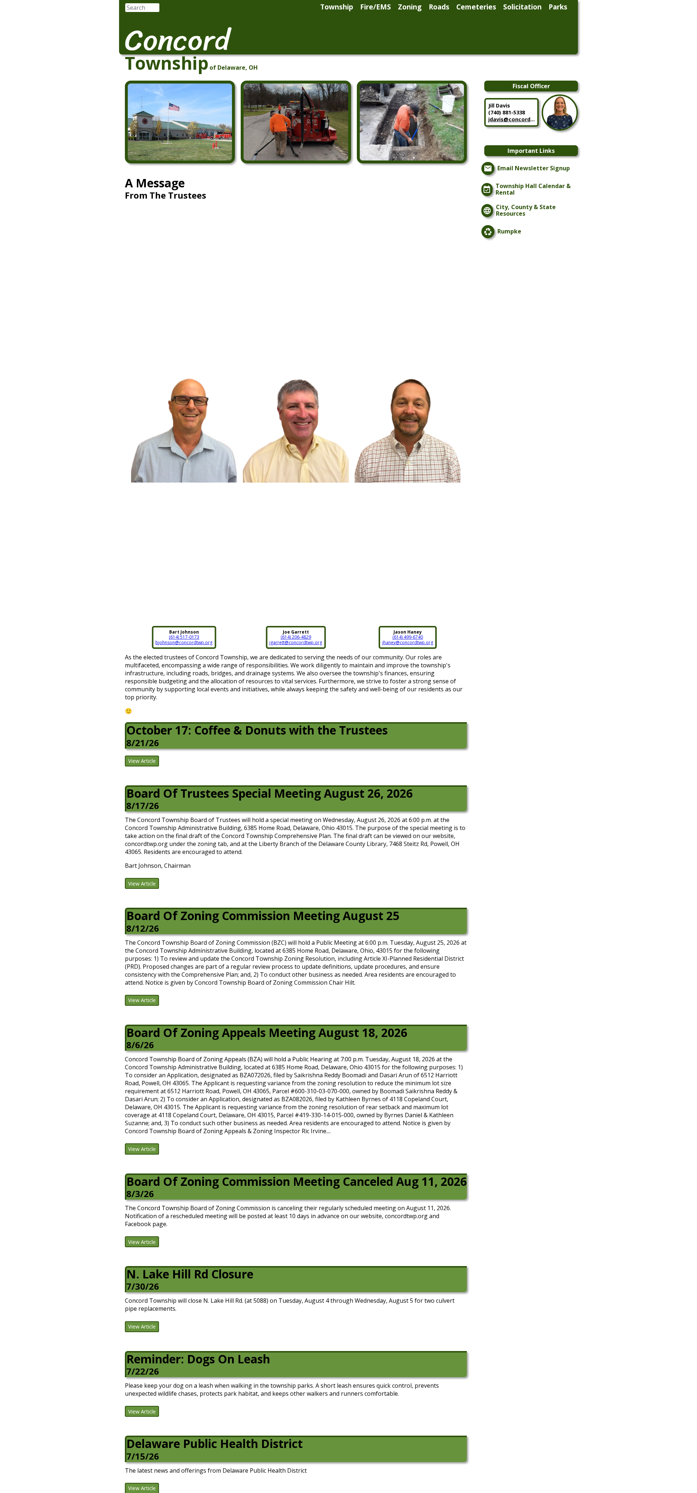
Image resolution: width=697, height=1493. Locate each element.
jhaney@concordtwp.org (407, 642)
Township (336, 7)
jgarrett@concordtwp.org (295, 642)
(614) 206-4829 (296, 637)
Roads (439, 7)
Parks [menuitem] (558, 7)
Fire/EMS (375, 7)
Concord (177, 39)
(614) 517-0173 (184, 637)
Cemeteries (476, 7)
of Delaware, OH (233, 68)
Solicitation (522, 7)
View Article (142, 760)
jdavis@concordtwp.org (511, 119)
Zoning (409, 7)
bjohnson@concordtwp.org (183, 642)
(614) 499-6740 (407, 637)
